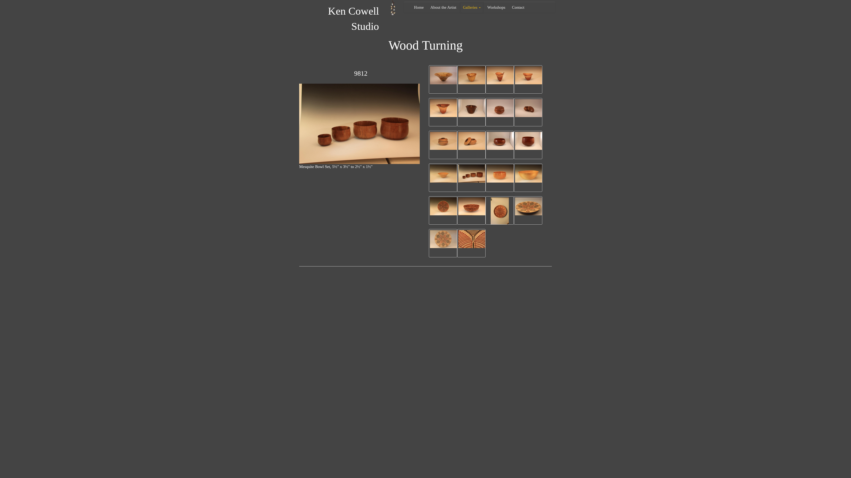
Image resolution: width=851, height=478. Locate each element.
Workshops (496, 7)
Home (419, 7)
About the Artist (443, 7)
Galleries (470, 7)
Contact (518, 7)
